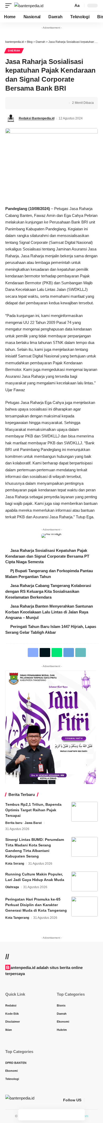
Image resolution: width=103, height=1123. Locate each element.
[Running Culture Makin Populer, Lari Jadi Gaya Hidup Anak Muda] (84, 881)
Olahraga (12, 887)
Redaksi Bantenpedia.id (36, 118)
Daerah (14, 50)
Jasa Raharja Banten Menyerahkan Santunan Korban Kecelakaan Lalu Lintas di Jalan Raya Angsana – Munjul (49, 612)
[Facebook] (88, 1100)
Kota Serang (14, 863)
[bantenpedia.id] (28, 5)
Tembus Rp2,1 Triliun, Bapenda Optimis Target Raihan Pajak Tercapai (33, 810)
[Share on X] (25, 103)
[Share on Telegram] (41, 103)
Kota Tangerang (17, 918)
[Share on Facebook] (17, 103)
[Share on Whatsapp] (33, 103)
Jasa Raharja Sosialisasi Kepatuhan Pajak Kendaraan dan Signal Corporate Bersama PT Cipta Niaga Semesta (47, 556)
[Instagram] (95, 1100)
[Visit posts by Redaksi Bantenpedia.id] (10, 118)
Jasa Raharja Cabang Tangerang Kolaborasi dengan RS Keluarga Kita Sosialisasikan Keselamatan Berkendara (48, 591)
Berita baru (13, 823)
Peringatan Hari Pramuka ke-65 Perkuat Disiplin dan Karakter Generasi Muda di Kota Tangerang (36, 904)
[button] (9, 5)
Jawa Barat (33, 823)
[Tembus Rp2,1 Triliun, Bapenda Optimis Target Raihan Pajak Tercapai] (84, 812)
